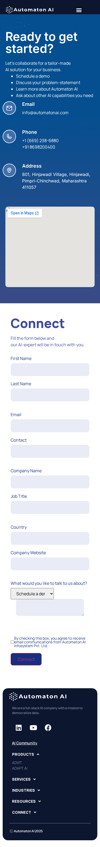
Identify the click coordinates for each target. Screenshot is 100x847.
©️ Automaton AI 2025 (26, 831)
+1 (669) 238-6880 (40, 140)
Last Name (21, 383)
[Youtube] (33, 727)
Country (19, 527)
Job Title (19, 496)
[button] (79, 9)
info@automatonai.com (45, 113)
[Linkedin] (18, 727)
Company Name (26, 470)
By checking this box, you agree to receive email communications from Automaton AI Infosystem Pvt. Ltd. (50, 642)
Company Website (28, 552)
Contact (19, 440)
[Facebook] (48, 727)
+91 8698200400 (38, 147)
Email (16, 414)
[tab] (50, 754)
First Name (21, 358)
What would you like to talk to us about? (49, 583)
